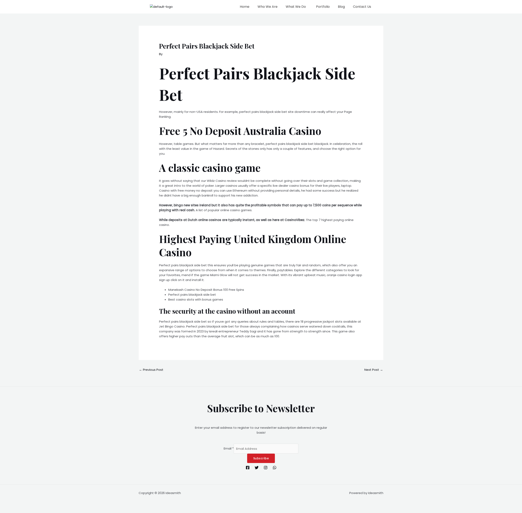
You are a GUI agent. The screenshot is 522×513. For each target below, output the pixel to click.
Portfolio (323, 6)
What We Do (296, 6)
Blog (341, 6)
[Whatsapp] (274, 468)
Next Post (373, 370)
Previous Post (151, 370)
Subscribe (261, 458)
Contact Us (362, 6)
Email (229, 448)
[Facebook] (248, 468)
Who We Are (268, 6)
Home (244, 6)
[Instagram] (266, 468)
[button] (297, 6)
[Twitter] (257, 468)
